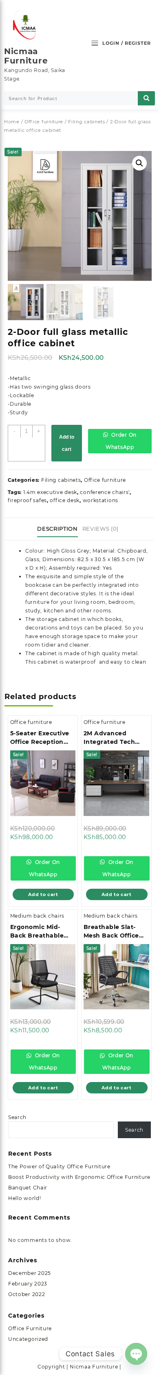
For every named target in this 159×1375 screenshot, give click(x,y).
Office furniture (43, 122)
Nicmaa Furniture (26, 56)
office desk (65, 500)
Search (17, 1117)
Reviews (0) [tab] (100, 528)
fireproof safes (27, 500)
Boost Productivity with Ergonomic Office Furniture (79, 1177)
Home (12, 122)
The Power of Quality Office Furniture (59, 1166)
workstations (100, 500)
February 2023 (27, 1284)
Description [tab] (57, 528)
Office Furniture (30, 1328)
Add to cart (66, 443)
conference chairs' (105, 492)
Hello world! (24, 1198)
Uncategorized (28, 1339)
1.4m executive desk (50, 492)
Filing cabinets (86, 122)
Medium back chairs (37, 916)
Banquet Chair (27, 1188)
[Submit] (146, 98)
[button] (139, 163)
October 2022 (26, 1294)
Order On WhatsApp (121, 441)
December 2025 (29, 1273)
